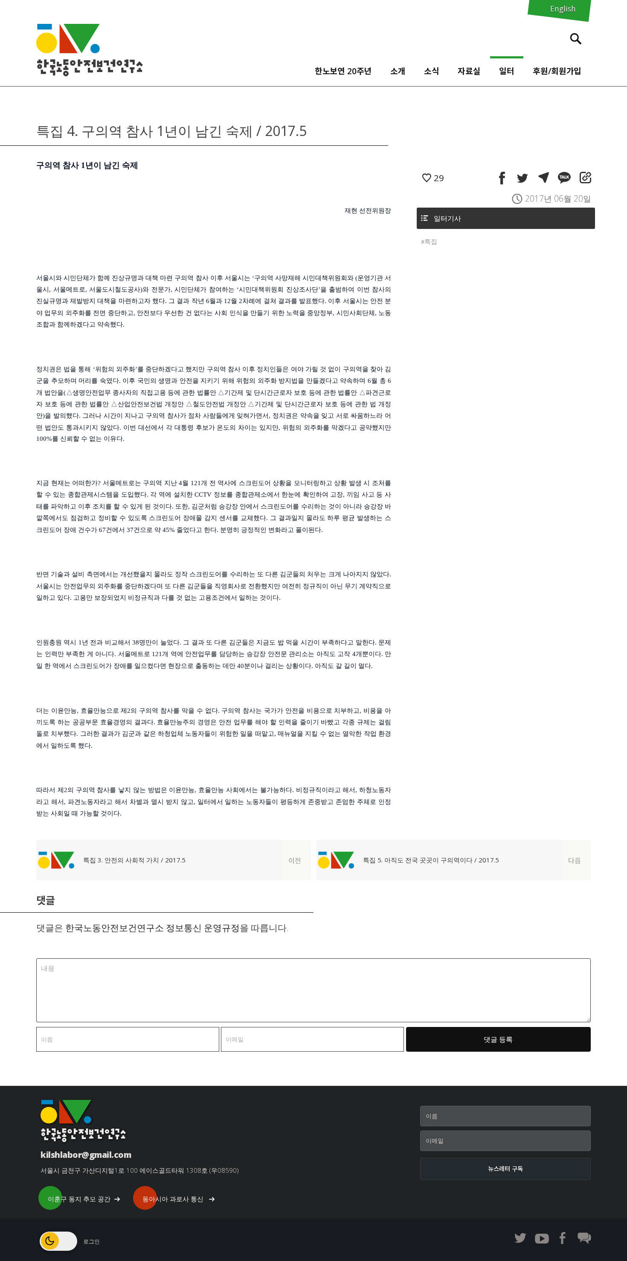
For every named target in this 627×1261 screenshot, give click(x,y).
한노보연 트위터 (520, 1238)
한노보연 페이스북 (563, 1238)
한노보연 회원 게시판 (584, 1238)
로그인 (91, 1241)
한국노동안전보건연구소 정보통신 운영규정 (152, 928)
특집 (430, 241)
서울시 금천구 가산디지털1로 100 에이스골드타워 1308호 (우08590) (140, 1170)
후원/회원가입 (557, 71)
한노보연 (89, 50)
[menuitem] (343, 69)
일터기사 (447, 218)
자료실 (469, 71)
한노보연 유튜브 (541, 1238)
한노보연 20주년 (343, 71)
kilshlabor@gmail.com (86, 1154)
